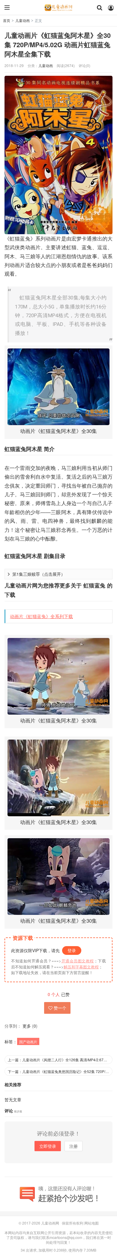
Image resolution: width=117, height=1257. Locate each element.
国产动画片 (28, 1041)
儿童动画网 (59, 7)
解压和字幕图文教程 (81, 967)
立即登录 (47, 1146)
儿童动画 (22, 20)
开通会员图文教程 (77, 961)
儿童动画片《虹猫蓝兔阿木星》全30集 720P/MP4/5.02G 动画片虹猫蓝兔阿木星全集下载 (57, 45)
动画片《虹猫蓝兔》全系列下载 (41, 616)
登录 (72, 950)
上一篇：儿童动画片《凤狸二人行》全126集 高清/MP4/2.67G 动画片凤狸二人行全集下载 (60, 1059)
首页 (6, 20)
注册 (73, 1146)
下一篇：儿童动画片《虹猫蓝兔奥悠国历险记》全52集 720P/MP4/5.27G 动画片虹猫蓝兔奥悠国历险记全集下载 (60, 1071)
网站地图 (91, 1222)
